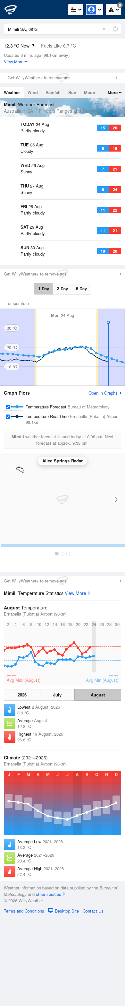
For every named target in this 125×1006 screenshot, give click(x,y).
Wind (33, 92)
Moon (89, 92)
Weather (12, 92)
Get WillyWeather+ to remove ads (39, 77)
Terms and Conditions (24, 999)
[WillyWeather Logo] (14, 9)
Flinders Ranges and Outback (69, 111)
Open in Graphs (103, 481)
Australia (12, 111)
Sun (72, 92)
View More (75, 681)
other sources (48, 982)
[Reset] (104, 28)
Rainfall (53, 92)
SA (30, 111)
